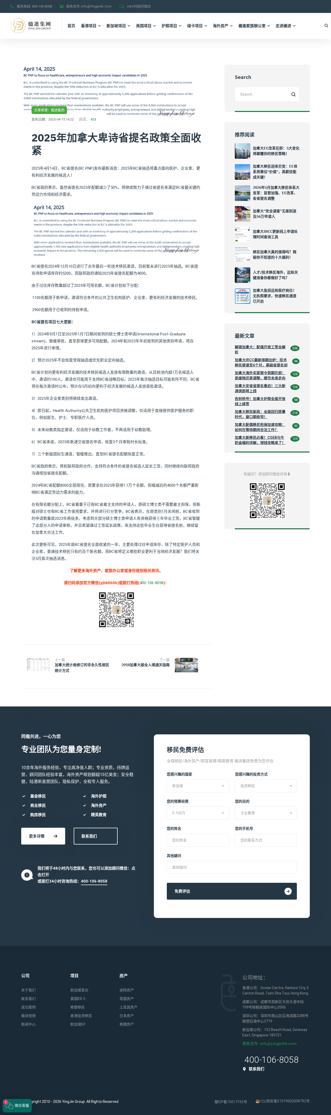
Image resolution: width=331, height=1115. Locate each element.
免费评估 (182, 891)
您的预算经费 (178, 801)
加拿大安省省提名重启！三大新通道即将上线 (260, 388)
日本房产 (126, 1016)
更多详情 (36, 836)
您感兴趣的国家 (179, 774)
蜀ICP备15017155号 (230, 1102)
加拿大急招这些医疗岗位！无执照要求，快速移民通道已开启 (274, 296)
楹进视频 (28, 1016)
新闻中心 (28, 1024)
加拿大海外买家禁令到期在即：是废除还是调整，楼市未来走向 (260, 375)
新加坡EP (78, 1024)
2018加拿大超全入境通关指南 (146, 664)
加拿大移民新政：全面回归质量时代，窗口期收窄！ (260, 414)
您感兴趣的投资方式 (251, 774)
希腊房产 (126, 1024)
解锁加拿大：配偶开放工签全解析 (260, 349)
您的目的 (242, 801)
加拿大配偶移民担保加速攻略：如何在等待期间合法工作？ (260, 427)
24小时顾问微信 (139, 6)
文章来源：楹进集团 (49, 110)
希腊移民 (77, 1007)
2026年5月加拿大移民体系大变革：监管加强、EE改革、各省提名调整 (276, 193)
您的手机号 (244, 828)
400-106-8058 (42, 6)
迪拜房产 (126, 990)
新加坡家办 (79, 990)
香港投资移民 (81, 1016)
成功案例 (28, 1007)
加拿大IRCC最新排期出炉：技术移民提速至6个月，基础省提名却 (261, 362)
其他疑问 (174, 856)
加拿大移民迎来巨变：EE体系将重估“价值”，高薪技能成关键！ (275, 171)
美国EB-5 (77, 999)
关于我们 (28, 990)
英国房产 (126, 999)
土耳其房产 (128, 1007)
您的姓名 (174, 828)
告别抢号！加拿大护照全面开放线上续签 (260, 401)
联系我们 (89, 836)
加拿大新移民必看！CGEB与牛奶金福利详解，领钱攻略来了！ (260, 440)
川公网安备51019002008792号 (284, 1101)
